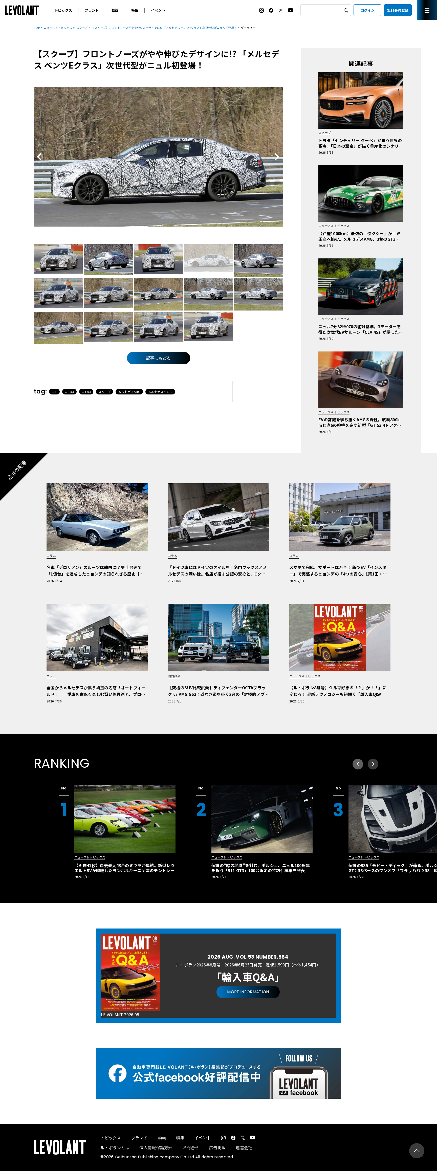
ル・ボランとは (114, 1147)
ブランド (92, 10)
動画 (115, 10)
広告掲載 (217, 1147)
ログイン (367, 10)
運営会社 (244, 1147)
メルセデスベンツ (160, 391)
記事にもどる (158, 358)
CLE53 (69, 391)
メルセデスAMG (129, 391)
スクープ (82, 28)
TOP (37, 28)
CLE (54, 391)
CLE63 (86, 391)
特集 (134, 10)
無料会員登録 (397, 10)
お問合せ (191, 1147)
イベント (158, 10)
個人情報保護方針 (155, 1147)
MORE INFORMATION (248, 992)
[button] (373, 764)
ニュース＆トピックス (58, 28)
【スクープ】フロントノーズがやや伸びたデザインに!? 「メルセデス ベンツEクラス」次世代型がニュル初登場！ (164, 28)
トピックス (63, 10)
